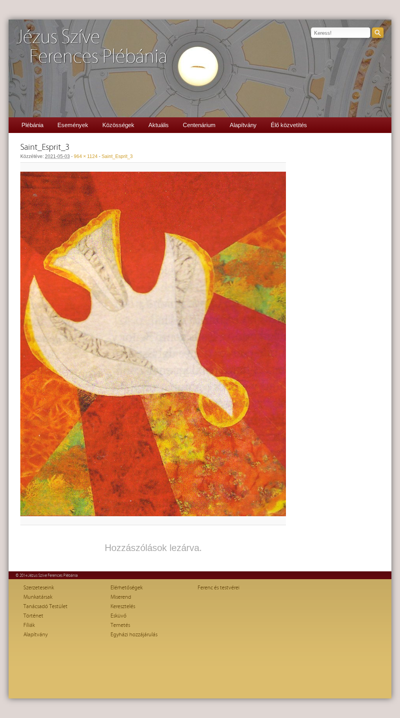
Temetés (120, 625)
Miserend (121, 597)
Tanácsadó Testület (45, 606)
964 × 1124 (86, 156)
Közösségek (118, 125)
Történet (33, 616)
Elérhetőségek (127, 588)
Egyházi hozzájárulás (134, 635)
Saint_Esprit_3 (117, 156)
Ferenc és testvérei (218, 588)
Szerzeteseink (38, 588)
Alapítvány (243, 125)
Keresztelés (123, 606)
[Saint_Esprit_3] (153, 344)
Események (72, 125)
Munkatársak (37, 597)
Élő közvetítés (289, 125)
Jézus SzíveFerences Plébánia (91, 47)
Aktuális (158, 125)
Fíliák (29, 625)
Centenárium (199, 125)
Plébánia (32, 125)
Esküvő (119, 616)
